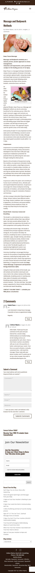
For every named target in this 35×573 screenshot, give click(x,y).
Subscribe (17, 474)
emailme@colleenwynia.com (18, 358)
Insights (25, 29)
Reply (28, 319)
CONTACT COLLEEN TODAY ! (12, 289)
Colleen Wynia (9, 29)
